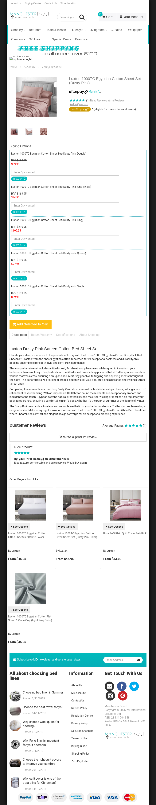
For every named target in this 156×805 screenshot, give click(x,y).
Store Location (68, 3)
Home (13, 66)
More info (94, 91)
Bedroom (35, 29)
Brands (80, 39)
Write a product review (79, 437)
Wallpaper (135, 29)
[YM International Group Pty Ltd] (30, 12)
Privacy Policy (79, 723)
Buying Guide (79, 746)
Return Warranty (41, 335)
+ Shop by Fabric (51, 66)
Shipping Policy (80, 753)
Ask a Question (79, 104)
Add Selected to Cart (32, 324)
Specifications (65, 335)
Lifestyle (78, 29)
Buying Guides (33, 3)
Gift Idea (34, 39)
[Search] (82, 17)
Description (19, 335)
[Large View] (14, 131)
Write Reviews (116, 100)
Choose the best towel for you (43, 707)
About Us (16, 3)
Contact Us (51, 3)
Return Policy (79, 708)
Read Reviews (98, 100)
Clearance (18, 39)
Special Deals (61, 39)
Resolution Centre (82, 715)
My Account (78, 692)
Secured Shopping (82, 730)
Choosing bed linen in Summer (43, 692)
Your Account (132, 17)
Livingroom (97, 29)
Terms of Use (79, 738)
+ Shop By (29, 66)
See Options (20, 526)
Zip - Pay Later (80, 761)
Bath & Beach (57, 29)
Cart (106, 16)
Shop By (17, 29)
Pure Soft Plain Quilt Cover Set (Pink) (125, 533)
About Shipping (89, 335)
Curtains (117, 29)
